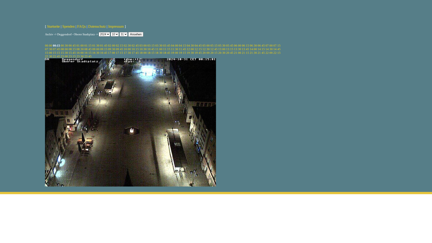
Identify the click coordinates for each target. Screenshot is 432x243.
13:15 (229, 49)
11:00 (158, 49)
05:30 (221, 45)
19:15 (182, 52)
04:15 (182, 45)
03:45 (166, 45)
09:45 (119, 49)
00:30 (64, 45)
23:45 (88, 56)
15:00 (48, 52)
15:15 (56, 52)
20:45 (229, 52)
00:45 (72, 45)
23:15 (72, 56)
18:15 (151, 52)
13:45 (245, 49)
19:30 (190, 52)
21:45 (261, 52)
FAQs (81, 26)
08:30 (80, 49)
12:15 (198, 49)
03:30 (158, 45)
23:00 (64, 56)
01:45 (103, 45)
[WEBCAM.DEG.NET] (216, 10)
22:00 (269, 52)
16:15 (88, 52)
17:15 (119, 52)
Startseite (53, 26)
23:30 (80, 56)
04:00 (174, 45)
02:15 (119, 45)
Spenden (68, 26)
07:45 (56, 49)
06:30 (253, 45)
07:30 (48, 49)
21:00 (237, 52)
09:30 (111, 49)
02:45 (135, 45)
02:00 (111, 45)
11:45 (182, 49)
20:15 (214, 52)
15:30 (64, 52)
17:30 (127, 52)
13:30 (237, 49)
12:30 (206, 49)
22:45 (56, 56)
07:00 (269, 45)
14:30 (269, 49)
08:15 (72, 49)
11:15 (166, 49)
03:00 (143, 45)
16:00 (80, 52)
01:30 (95, 45)
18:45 (166, 52)
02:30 (127, 45)
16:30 (95, 52)
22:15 (277, 52)
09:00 (95, 49)
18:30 (158, 52)
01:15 (88, 45)
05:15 (214, 45)
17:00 (111, 52)
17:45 (135, 52)
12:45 (214, 49)
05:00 (206, 45)
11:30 (174, 49)
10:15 (135, 49)
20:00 (206, 52)
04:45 (198, 45)
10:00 (127, 49)
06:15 (245, 45)
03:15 (151, 45)
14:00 (253, 49)
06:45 (261, 45)
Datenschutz (97, 26)
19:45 (198, 52)
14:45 (277, 49)
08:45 (88, 49)
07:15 (277, 45)
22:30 (48, 56)
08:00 (64, 49)
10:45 (151, 49)
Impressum (116, 26)
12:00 (190, 49)
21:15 (245, 52)
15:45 (72, 52)
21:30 (253, 52)
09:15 (103, 49)
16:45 (103, 52)
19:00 (174, 52)
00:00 (48, 45)
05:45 (229, 45)
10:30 (143, 49)
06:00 (237, 45)
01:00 (80, 45)
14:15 (261, 49)
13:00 (221, 49)
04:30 (190, 45)
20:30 (221, 52)
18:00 (143, 52)
